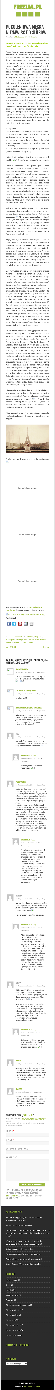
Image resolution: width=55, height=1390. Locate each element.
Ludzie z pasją (12, 1295)
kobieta (30, 637)
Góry (8, 1285)
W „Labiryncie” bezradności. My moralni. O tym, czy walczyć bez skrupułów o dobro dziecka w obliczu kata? (27, 1233)
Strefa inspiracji (12, 1310)
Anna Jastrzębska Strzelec (29, 708)
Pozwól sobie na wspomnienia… (20, 1225)
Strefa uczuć (11, 1320)
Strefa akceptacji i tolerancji (18, 1305)
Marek (19, 1089)
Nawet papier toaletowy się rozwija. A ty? (23, 1254)
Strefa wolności (12, 1325)
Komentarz (11, 1157)
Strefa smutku (12, 1315)
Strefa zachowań (13, 1330)
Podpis (10, 1131)
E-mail (10, 1140)
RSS (30, 14)
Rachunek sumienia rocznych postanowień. (24, 1259)
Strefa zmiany (12, 1335)
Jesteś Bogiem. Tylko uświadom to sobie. (23, 1264)
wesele (43, 640)
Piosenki (18, 637)
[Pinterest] (20, 626)
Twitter (24, 14)
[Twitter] (14, 626)
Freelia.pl (28, 7)
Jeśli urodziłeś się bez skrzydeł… (20, 1249)
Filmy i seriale (11, 1280)
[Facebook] (8, 626)
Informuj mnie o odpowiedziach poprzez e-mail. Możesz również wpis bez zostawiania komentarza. (24, 1194)
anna (18, 1061)
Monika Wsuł (22, 669)
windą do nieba (12, 643)
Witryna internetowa (17, 1148)
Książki (9, 1290)
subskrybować (13, 1195)
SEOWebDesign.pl (32, 1386)
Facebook (18, 14)
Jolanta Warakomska (26, 691)
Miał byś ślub (22, 640)
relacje (31, 640)
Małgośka (38, 637)
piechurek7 (21, 782)
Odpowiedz (41, 672)
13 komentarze (27, 643)
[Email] (31, 626)
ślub (37, 640)
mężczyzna (10, 640)
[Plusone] (25, 626)
